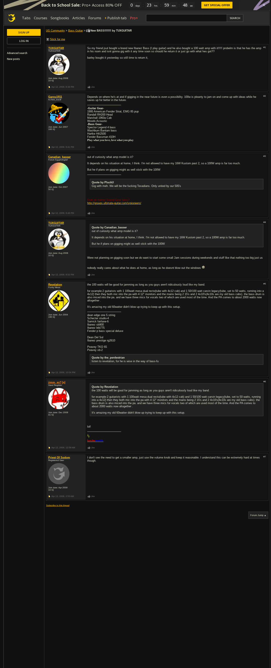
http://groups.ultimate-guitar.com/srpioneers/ (114, 203)
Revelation (55, 284)
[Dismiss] (264, 5)
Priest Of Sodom (59, 457)
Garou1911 (55, 96)
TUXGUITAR (56, 48)
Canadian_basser (59, 157)
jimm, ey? (54, 382)
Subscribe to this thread (57, 505)
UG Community (55, 30)
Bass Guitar (75, 30)
